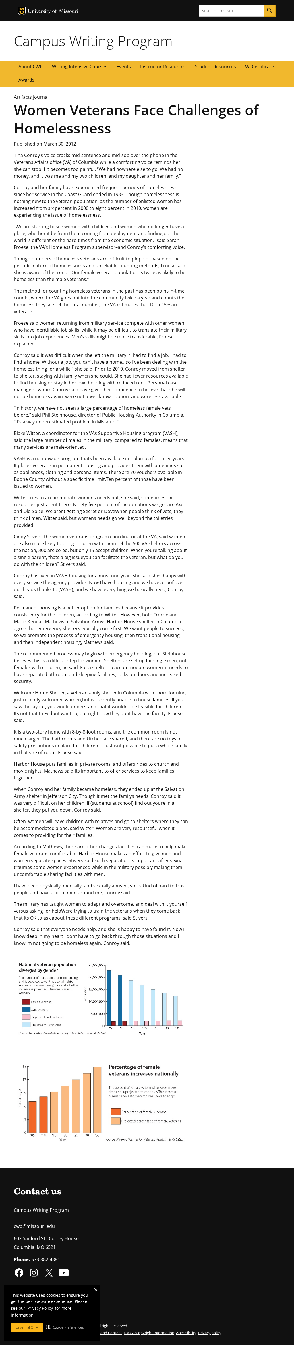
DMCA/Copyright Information (149, 1332)
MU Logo (22, 11)
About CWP (30, 66)
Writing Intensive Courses (79, 66)
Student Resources (215, 66)
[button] (65, 1327)
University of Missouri (53, 12)
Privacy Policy (40, 1308)
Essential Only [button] (27, 1327)
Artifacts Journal (31, 97)
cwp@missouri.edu (34, 1226)
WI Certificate (259, 66)
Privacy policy (209, 1332)
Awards (26, 80)
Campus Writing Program (93, 40)
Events (124, 66)
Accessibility (186, 1332)
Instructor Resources (163, 66)
